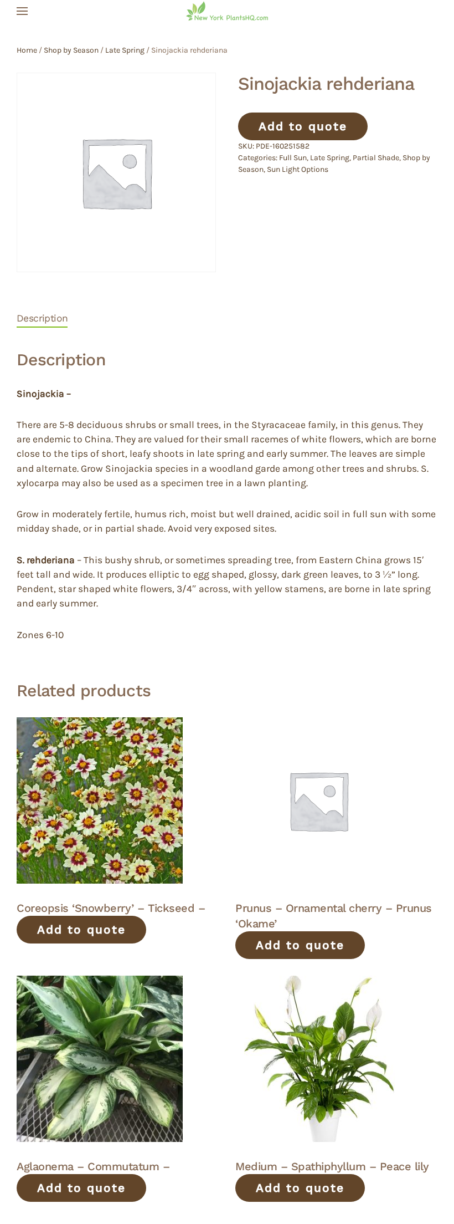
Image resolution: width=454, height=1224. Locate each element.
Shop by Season (71, 50)
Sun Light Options (297, 169)
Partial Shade (376, 157)
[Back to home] (227, 11)
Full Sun (293, 157)
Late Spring (125, 50)
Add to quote (303, 126)
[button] (22, 11)
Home (27, 50)
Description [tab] (42, 318)
